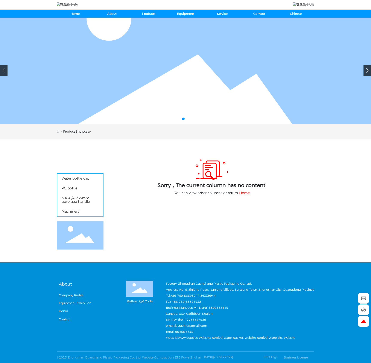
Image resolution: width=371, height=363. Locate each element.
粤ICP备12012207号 (218, 357)
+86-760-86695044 (185, 296)
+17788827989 (194, 320)
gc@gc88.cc (184, 332)
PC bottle (69, 188)
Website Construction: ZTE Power (166, 357)
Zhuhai (195, 357)
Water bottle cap (76, 178)
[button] (179, 119)
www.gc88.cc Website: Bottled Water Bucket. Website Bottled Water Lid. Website (236, 338)
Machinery (70, 211)
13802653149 (217, 308)
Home (244, 193)
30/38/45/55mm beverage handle (76, 200)
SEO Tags (270, 357)
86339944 (208, 296)
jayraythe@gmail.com (191, 326)
